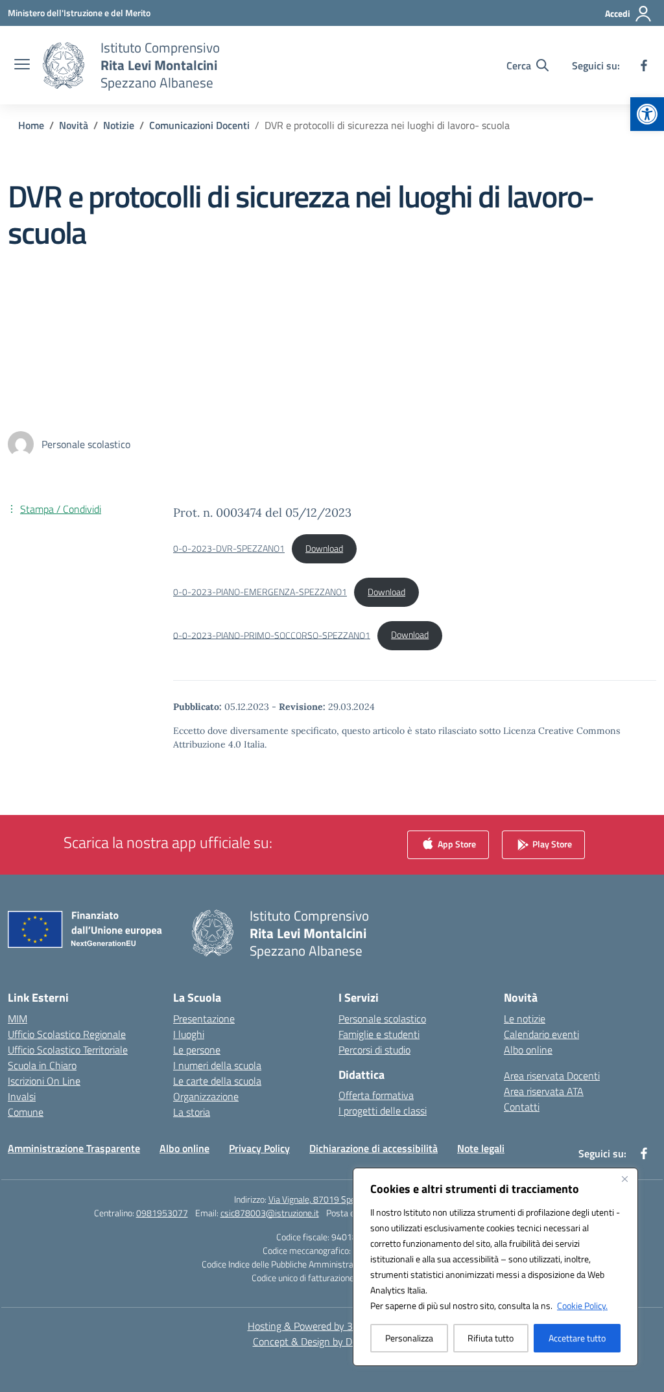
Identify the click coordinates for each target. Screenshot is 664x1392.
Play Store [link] (551, 843)
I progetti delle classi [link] (382, 1110)
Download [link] (324, 548)
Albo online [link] (528, 1049)
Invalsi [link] (22, 1096)
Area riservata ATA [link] (544, 1091)
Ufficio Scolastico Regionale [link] (67, 1034)
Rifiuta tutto (491, 1338)
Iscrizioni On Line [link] (44, 1081)
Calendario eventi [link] (541, 1034)
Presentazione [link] (204, 1018)
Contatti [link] (522, 1107)
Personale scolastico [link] (382, 1018)
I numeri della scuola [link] (217, 1065)
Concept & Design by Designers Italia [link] (332, 1341)
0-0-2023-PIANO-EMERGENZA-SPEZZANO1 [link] (260, 592)
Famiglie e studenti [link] (379, 1034)
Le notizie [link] (524, 1018)
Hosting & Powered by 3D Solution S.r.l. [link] (332, 1326)
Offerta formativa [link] (376, 1095)
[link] (647, 114)
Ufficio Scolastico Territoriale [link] (68, 1049)
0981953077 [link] (162, 1213)
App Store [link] (456, 843)
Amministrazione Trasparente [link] (74, 1148)
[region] (495, 1267)
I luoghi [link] (188, 1034)
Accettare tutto (577, 1338)
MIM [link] (17, 1018)
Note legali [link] (480, 1148)
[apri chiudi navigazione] (22, 65)
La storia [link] (191, 1112)
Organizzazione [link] (206, 1096)
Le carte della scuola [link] (217, 1081)
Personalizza (409, 1338)
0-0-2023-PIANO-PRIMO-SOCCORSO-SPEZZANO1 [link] (271, 635)
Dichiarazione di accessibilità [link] (373, 1148)
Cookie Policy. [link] (582, 1305)
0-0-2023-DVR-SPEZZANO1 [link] (229, 548)
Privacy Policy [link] (259, 1148)
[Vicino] (624, 1178)
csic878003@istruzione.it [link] (269, 1213)
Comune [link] (25, 1112)
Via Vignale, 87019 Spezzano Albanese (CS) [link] (349, 1199)
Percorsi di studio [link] (374, 1049)
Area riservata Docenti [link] (552, 1075)
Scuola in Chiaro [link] (42, 1065)
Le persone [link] (196, 1049)
